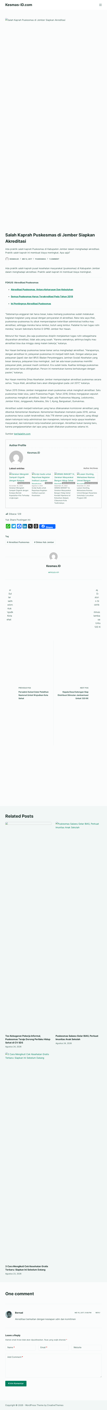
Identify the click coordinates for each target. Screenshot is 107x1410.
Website (78, 1347)
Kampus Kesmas (23, 483)
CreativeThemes (55, 1405)
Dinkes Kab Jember (44, 542)
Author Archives (90, 468)
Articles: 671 (53, 572)
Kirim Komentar (16, 1383)
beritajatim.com (22, 433)
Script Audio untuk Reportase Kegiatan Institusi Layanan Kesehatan (39, 491)
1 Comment (54, 259)
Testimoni (49, 483)
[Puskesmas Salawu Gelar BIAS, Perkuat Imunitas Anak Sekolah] (79, 926)
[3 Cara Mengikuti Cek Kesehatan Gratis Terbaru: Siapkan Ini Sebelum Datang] (28, 1157)
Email (43, 1347)
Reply (98, 1313)
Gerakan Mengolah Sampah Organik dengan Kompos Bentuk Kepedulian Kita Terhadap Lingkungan (19, 493)
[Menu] (100, 5)
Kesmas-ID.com (18, 5)
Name (11, 1347)
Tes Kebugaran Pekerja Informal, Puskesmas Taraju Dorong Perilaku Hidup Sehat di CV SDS (27, 1039)
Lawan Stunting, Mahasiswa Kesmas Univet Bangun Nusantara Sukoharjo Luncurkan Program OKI (87, 493)
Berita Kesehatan (68, 483)
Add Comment (15, 1357)
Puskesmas (40, 259)
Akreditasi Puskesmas (18, 542)
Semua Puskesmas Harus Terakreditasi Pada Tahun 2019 (42, 296)
